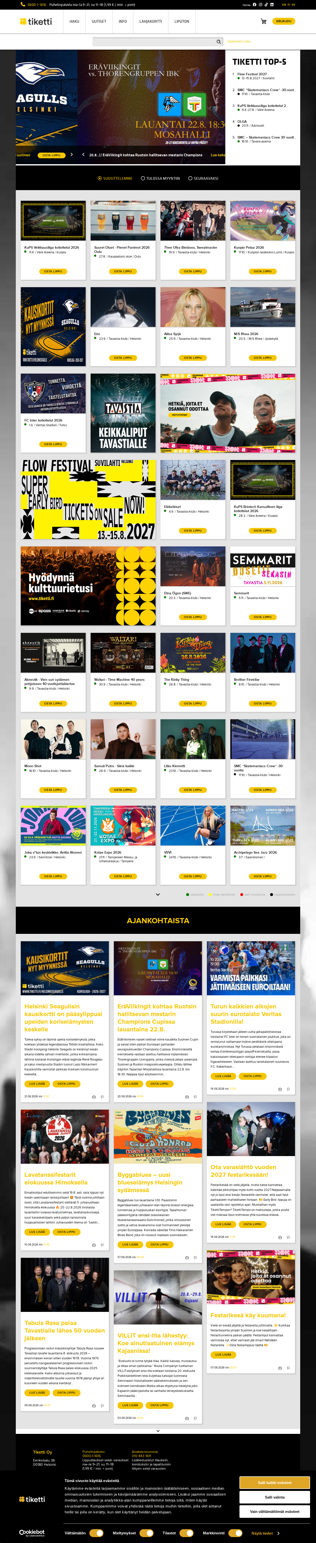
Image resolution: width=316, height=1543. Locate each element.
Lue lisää (37, 1084)
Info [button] (123, 21)
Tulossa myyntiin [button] (163, 178)
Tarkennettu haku (239, 41)
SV (293, 5)
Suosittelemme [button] (117, 178)
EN (284, 5)
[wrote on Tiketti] (65, 968)
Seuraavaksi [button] (205, 178)
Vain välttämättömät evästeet (274, 1511)
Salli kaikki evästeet (275, 1483)
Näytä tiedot (262, 1533)
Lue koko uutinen (163, 155)
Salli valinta (275, 1497)
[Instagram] (260, 5)
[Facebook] (255, 5)
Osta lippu (67, 1084)
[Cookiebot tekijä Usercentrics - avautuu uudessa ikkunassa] (32, 1533)
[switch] (146, 1533)
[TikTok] (266, 5)
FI (289, 5)
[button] (22, 155)
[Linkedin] (272, 5)
